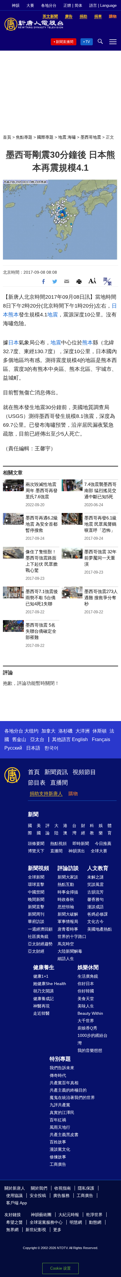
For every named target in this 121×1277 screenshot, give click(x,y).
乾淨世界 (94, 1214)
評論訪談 (68, 868)
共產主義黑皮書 (64, 1134)
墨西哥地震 (90, 137)
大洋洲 (82, 730)
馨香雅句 (95, 899)
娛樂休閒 (88, 967)
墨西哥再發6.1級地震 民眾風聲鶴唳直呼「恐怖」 (100, 524)
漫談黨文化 (60, 1149)
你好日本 (86, 983)
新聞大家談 (68, 877)
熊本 (13, 315)
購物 (73, 793)
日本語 (33, 747)
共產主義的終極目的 (68, 1090)
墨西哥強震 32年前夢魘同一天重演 (100, 558)
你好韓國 (86, 991)
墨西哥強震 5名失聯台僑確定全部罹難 (41, 631)
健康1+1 (40, 976)
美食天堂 (86, 998)
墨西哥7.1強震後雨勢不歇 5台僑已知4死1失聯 (42, 597)
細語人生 (66, 958)
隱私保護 (86, 1188)
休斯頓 (100, 730)
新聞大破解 (68, 914)
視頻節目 (84, 772)
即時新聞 (81, 843)
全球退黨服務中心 (46, 1222)
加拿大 (48, 730)
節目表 (37, 782)
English (80, 739)
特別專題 (60, 1059)
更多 (57, 1229)
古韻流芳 (95, 892)
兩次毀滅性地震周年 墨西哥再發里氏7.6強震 (42, 490)
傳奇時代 (58, 1075)
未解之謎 (95, 877)
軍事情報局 (68, 921)
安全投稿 (38, 1195)
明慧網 (76, 1222)
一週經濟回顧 (40, 929)
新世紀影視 (36, 1229)
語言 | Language (103, 5)
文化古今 (95, 921)
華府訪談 (36, 921)
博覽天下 (36, 850)
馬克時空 (66, 943)
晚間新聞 (36, 899)
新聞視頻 (38, 868)
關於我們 (39, 1188)
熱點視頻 (58, 843)
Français (101, 739)
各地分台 (48, 5)
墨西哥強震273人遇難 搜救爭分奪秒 (101, 597)
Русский (13, 747)
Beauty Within (90, 1013)
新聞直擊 (36, 906)
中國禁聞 (36, 892)
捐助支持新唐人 (46, 793)
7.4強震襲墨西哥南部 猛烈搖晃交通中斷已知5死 (100, 490)
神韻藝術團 (41, 1214)
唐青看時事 (68, 929)
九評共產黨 (60, 1104)
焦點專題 (24, 137)
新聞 (33, 814)
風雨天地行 (60, 1127)
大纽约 (31, 730)
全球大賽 (99, 850)
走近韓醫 (41, 1013)
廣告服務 (61, 1195)
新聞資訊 (56, 772)
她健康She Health (49, 983)
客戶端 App (16, 1202)
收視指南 (62, 1188)
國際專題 (45, 137)
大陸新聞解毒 (70, 951)
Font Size (92, 281)
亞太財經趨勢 (40, 943)
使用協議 (14, 1195)
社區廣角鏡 (38, 936)
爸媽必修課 (97, 914)
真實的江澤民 (62, 1112)
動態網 (95, 1222)
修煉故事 (58, 1157)
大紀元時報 (68, 1214)
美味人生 (86, 1006)
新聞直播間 (64, 42)
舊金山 (19, 739)
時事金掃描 (68, 892)
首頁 (7, 137)
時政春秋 (66, 899)
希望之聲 (14, 1222)
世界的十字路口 (72, 936)
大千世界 (86, 1020)
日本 (13, 343)
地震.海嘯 (67, 137)
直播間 (59, 782)
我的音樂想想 (90, 1050)
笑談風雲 (95, 884)
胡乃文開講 (43, 991)
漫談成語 (95, 906)
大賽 (30, 5)
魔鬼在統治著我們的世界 (72, 1097)
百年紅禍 (58, 1119)
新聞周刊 (36, 914)
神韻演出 (76, 850)
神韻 (15, 5)
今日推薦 (103, 843)
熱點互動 (66, 884)
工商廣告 (58, 1164)
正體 (67, 5)
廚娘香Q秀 (87, 1028)
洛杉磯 (65, 730)
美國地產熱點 (99, 929)
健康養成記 (43, 998)
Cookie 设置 (60, 1268)
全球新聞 (36, 877)
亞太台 (37, 739)
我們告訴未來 (62, 1067)
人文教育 (97, 868)
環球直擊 (36, 884)
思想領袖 (66, 906)
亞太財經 (36, 951)
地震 (52, 315)
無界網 (12, 1229)
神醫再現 (41, 1006)
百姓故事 (58, 1142)
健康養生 (43, 967)
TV (87, 42)
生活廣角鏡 (88, 976)
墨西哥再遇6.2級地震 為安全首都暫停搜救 (42, 524)
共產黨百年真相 (64, 1082)
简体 (78, 5)
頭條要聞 (36, 843)
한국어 (51, 747)
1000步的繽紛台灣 (92, 1039)
